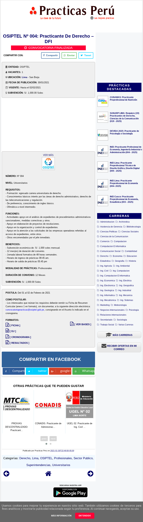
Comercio (105, 241)
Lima (24, 77)
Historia (132, 261)
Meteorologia (120, 305)
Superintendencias (38, 465)
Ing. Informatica (107, 295)
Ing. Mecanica (125, 295)
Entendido (85, 515)
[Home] (48, 475)
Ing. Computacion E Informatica (115, 275)
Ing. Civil (104, 271)
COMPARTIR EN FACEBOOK (50, 359)
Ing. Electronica (107, 285)
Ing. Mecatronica (108, 300)
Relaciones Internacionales (113, 315)
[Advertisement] (119, 58)
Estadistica (105, 261)
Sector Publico (83, 458)
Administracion (107, 222)
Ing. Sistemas (126, 300)
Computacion (120, 241)
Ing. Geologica (107, 290)
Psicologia (134, 310)
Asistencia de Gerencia (111, 226)
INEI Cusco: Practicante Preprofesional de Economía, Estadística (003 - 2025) (124, 199)
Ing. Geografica (126, 285)
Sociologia (122, 320)
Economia (117, 256)
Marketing (105, 305)
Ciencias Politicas (108, 231)
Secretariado (106, 320)
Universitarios (61, 465)
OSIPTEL (46, 458)
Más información (61, 515)
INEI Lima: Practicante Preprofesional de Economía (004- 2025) (124, 183)
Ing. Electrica (125, 280)
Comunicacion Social (110, 251)
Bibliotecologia (134, 226)
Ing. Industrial (124, 290)
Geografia (119, 261)
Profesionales (63, 458)
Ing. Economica (107, 280)
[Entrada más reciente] (6, 475)
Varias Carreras (125, 324)
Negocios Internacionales (112, 310)
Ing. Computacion (121, 271)
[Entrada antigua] (90, 475)
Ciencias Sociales (130, 231)
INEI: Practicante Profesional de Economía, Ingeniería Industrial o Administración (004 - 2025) (126, 149)
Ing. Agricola (106, 266)
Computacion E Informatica (113, 246)
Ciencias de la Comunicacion (114, 236)
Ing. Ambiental (123, 266)
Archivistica (124, 222)
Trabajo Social (107, 324)
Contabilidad (131, 251)
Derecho (104, 256)
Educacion (132, 256)
